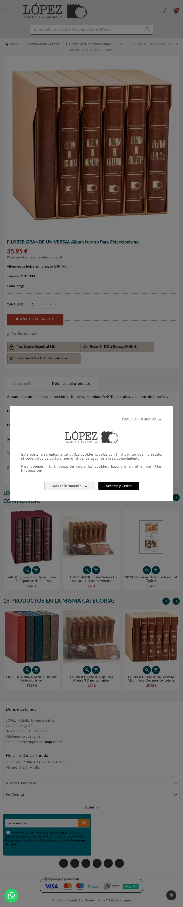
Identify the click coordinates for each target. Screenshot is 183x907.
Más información (70, 486)
